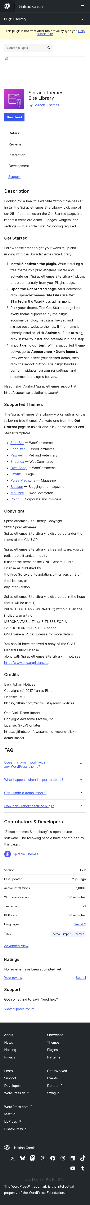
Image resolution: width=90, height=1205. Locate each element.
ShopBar (17, 443)
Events (52, 1078)
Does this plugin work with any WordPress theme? (24, 764)
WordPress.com (18, 1107)
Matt (10, 1114)
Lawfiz (15, 474)
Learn (8, 1071)
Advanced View (16, 946)
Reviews (15, 144)
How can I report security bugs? (29, 806)
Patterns (53, 1057)
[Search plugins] (48, 48)
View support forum (19, 1009)
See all (81, 977)
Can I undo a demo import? (25, 793)
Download (14, 117)
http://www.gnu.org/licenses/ (26, 663)
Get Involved (57, 1071)
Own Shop (18, 468)
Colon (14, 499)
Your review (13, 977)
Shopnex (17, 461)
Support (14, 177)
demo (56, 934)
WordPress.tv (16, 1093)
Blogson (16, 487)
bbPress (12, 1121)
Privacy (10, 1057)
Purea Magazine (22, 480)
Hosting (10, 1050)
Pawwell (16, 455)
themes (79, 934)
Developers (13, 1086)
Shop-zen (18, 449)
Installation (17, 155)
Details (14, 133)
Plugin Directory (15, 19)
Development (19, 166)
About (8, 1035)
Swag (53, 1093)
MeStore (17, 493)
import (67, 934)
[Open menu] (83, 6)
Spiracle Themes (46, 105)
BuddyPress (15, 1129)
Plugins (52, 1050)
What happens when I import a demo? (33, 780)
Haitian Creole (25, 1148)
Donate (55, 1086)
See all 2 (80, 924)
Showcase (55, 1035)
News (8, 1042)
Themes (53, 1042)
